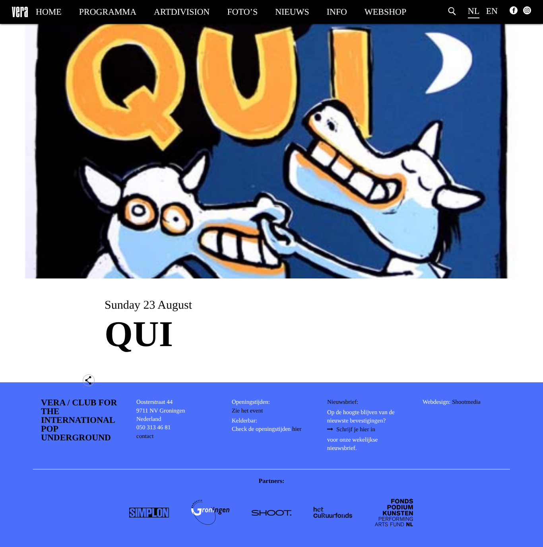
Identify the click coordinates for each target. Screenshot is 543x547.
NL (473, 11)
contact (144, 436)
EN (492, 11)
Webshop (385, 12)
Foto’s (242, 12)
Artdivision (181, 12)
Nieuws (292, 12)
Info (337, 12)
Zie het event (247, 411)
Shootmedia (466, 402)
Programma (107, 12)
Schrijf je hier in (355, 429)
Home (49, 12)
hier (296, 429)
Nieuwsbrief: (342, 402)
